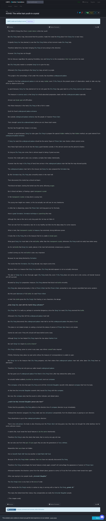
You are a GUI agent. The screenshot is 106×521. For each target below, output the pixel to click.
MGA (7, 11)
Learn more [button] (53, 518)
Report (91, 12)
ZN (98, 12)
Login (98, 2)
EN (95, 12)
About (15, 6)
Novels (10, 6)
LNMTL (15, 2)
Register (93, 2)
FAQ (21, 6)
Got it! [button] (98, 518)
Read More (30, 21)
